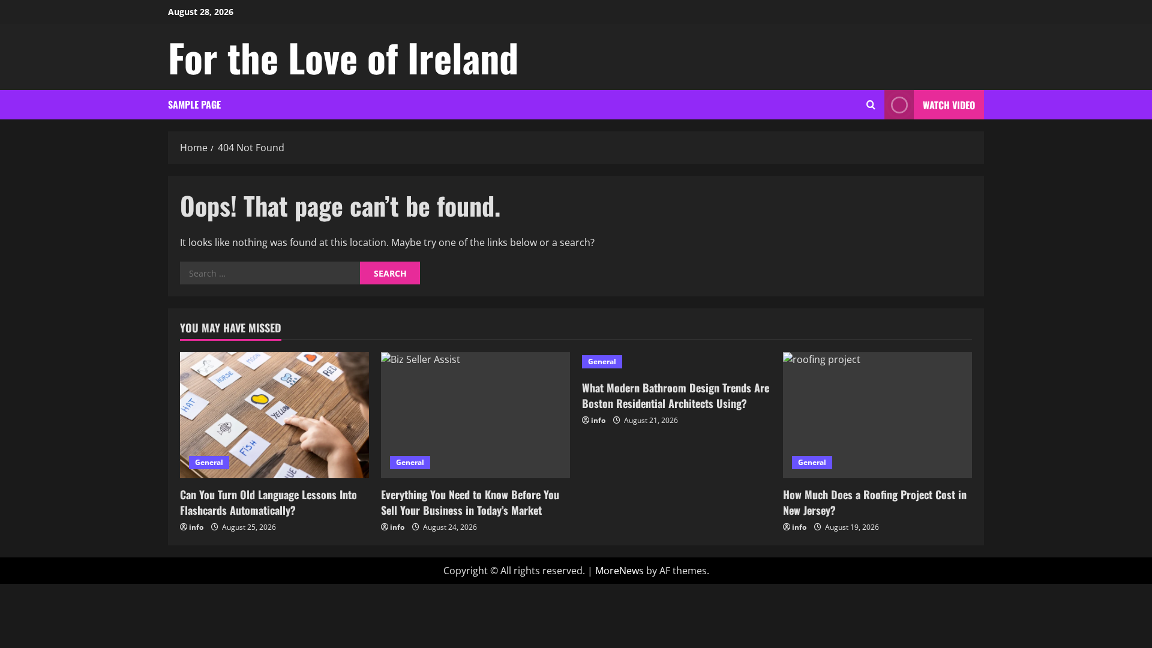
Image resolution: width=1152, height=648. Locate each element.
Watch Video (949, 105)
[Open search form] (870, 104)
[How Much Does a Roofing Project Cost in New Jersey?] (877, 415)
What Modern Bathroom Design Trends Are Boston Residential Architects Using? (675, 395)
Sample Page (194, 104)
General (209, 462)
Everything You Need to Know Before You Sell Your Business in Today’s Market (470, 502)
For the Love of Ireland (343, 57)
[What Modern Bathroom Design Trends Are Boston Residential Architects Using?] (676, 361)
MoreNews (619, 570)
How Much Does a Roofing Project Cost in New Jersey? (875, 502)
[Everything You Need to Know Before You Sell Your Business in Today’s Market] (475, 415)
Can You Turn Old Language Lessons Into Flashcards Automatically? (268, 502)
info (196, 527)
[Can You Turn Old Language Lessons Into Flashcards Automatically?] (274, 415)
